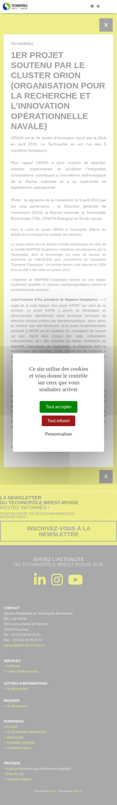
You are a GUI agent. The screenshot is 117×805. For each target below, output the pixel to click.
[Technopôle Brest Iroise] (15, 6)
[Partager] (98, 6)
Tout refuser (58, 420)
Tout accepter (59, 407)
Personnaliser (58, 434)
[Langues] (92, 6)
